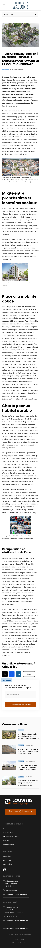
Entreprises (7, 864)
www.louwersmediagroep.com (17, 928)
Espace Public (8, 845)
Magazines (7, 856)
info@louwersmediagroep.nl (16, 894)
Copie (28, 674)
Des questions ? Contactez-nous (19, 812)
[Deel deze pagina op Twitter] (5, 674)
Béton (5, 829)
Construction (8, 833)
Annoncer (7, 860)
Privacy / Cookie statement (20, 943)
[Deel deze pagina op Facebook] (12, 674)
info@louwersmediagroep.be (16, 920)
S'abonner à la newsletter (20, 705)
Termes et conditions (20, 939)
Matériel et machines (11, 837)
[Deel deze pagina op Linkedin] (18, 674)
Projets (5, 70)
